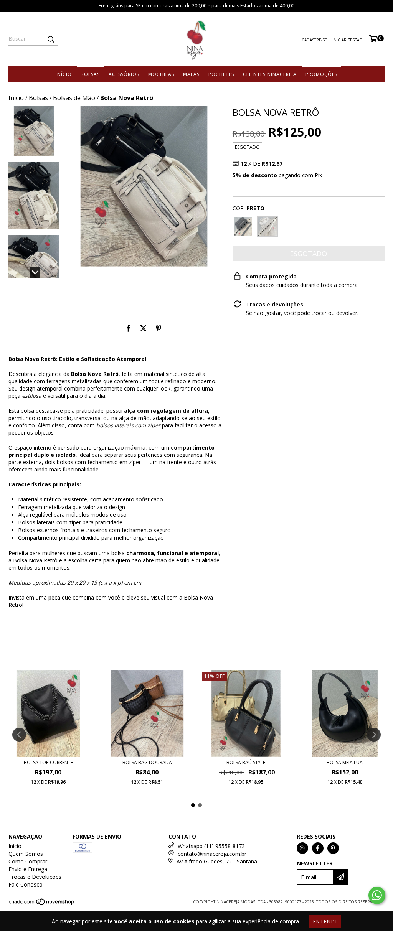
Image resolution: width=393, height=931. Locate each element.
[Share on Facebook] (128, 328)
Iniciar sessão (347, 40)
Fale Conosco (25, 884)
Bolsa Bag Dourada (147, 762)
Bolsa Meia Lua (345, 762)
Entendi (325, 921)
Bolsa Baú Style (245, 762)
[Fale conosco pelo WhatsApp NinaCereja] (376, 895)
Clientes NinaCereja (270, 74)
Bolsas (90, 74)
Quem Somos (25, 853)
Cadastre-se (314, 40)
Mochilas (161, 74)
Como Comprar (27, 861)
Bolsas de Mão (74, 98)
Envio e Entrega (27, 869)
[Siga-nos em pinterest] (333, 848)
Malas (191, 74)
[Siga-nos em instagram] (302, 848)
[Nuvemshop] (42, 904)
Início (64, 74)
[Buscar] (50, 39)
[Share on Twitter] (143, 328)
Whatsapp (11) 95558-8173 (211, 846)
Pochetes (221, 74)
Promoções (321, 74)
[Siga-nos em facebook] (318, 848)
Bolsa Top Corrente (48, 762)
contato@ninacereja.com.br (212, 853)
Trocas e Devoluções (34, 876)
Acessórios (124, 74)
